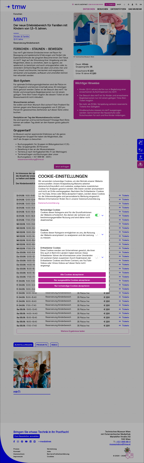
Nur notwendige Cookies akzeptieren (72, 286)
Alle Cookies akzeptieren (72, 274)
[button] (102, 215)
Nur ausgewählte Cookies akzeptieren (72, 280)
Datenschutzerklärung (48, 203)
